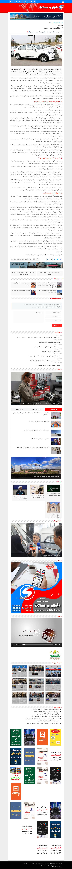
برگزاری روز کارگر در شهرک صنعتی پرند (50, 476)
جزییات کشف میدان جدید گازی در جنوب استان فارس (47, 291)
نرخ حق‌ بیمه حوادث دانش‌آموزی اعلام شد (22, 284)
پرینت (37, 32)
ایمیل (42, 32)
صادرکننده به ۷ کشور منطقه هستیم (52, 555)
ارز (53, 255)
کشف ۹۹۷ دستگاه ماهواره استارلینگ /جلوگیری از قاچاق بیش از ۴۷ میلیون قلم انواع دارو (47, 285)
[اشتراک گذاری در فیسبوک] (60, 260)
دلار (34, 255)
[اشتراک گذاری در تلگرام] (54, 260)
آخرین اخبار (52, 23)
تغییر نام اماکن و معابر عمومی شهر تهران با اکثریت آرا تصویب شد (33, 447)
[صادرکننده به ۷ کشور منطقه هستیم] (36, 540)
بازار (42, 255)
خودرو (38, 255)
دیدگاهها (18, 410)
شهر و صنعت (53, 866)
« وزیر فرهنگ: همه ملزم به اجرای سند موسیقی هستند (49, 273)
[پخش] (59, 645)
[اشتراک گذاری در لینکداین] (47, 260)
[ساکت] (16, 645)
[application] (36, 632)
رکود (31, 255)
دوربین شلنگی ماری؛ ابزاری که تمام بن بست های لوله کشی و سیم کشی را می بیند (41, 403)
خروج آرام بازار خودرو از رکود (53, 28)
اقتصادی (58, 23)
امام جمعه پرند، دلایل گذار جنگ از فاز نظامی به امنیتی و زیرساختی (20, 498)
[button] (36, 632)
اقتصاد (50, 255)
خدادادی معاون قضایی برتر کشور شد (21, 290)
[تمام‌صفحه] (13, 645)
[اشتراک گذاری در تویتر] (57, 260)
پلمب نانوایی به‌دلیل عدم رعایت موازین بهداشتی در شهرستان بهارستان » (23, 273)
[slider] (37, 644)
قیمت (27, 255)
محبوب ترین (36, 410)
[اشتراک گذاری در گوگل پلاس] (51, 260)
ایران (45, 255)
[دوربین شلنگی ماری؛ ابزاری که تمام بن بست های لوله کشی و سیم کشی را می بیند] (36, 388)
